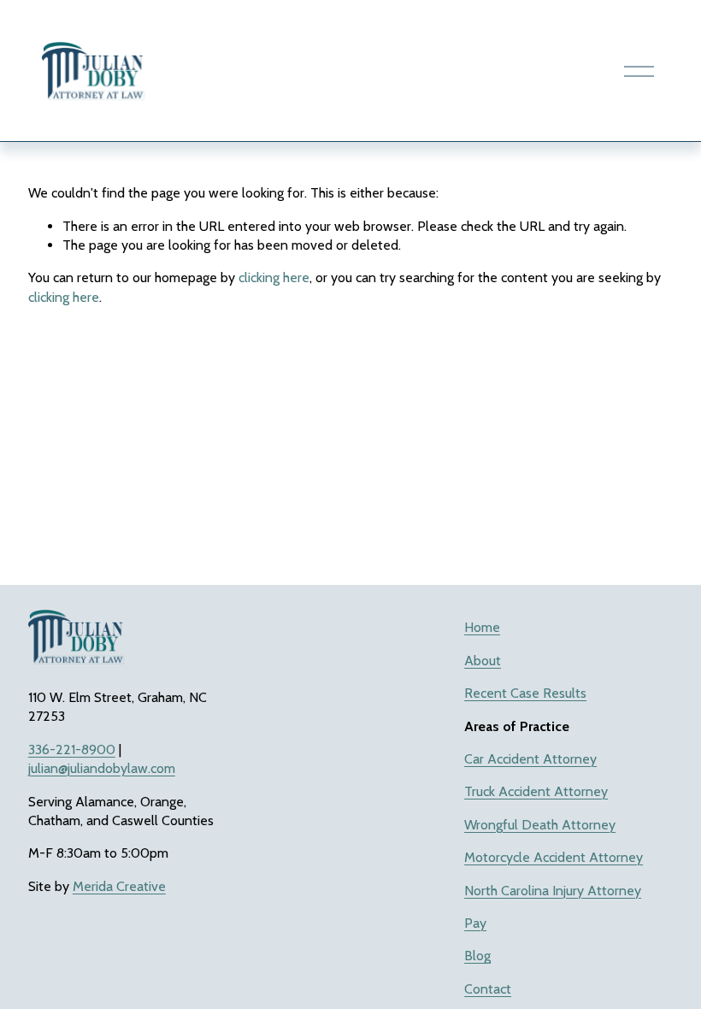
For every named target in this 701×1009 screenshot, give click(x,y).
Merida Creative (119, 886)
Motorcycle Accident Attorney (553, 857)
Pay (475, 923)
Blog (477, 955)
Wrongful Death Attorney (540, 825)
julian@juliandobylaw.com (101, 768)
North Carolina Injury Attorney (552, 890)
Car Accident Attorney (530, 759)
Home (482, 627)
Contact (487, 989)
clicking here (274, 277)
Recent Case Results (525, 693)
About (482, 660)
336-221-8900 (71, 749)
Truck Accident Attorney (536, 791)
